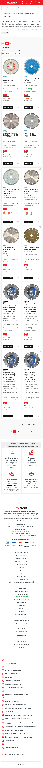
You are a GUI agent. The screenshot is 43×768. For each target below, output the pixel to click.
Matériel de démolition (13, 684)
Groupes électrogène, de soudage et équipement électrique (22, 722)
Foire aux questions (21, 579)
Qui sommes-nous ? (21, 555)
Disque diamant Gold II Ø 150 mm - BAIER (31, 248)
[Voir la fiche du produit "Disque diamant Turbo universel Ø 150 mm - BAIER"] (32, 177)
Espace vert (9, 711)
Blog (21, 573)
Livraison (21, 605)
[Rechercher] (39, 8)
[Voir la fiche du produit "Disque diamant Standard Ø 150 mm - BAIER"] (32, 121)
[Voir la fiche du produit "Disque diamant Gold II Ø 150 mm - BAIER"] (32, 235)
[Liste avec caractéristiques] (10, 43)
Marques (21, 570)
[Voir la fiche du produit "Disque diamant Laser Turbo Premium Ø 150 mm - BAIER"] (11, 121)
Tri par (4, 50)
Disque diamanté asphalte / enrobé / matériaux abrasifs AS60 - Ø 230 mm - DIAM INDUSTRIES (9, 376)
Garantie (21, 611)
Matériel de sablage (12, 701)
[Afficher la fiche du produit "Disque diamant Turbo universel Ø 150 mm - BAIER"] (40, 168)
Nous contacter (21, 558)
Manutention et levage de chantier (17, 718)
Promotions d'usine (12, 660)
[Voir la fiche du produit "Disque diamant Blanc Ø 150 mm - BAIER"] (11, 66)
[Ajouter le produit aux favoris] (18, 107)
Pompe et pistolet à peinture (15, 705)
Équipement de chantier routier (16, 694)
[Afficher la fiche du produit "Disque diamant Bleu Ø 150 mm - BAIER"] (40, 58)
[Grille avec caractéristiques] (7, 43)
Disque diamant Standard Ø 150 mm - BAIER (31, 135)
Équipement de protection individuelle (18, 737)
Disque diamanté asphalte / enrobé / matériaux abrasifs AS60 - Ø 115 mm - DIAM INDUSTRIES (9, 307)
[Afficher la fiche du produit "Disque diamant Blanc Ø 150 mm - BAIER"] (19, 58)
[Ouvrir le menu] (3, 2)
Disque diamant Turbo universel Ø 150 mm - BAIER (31, 191)
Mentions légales (21, 642)
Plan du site (21, 648)
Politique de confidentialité (21, 645)
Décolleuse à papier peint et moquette (18, 708)
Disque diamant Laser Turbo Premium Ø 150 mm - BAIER (10, 135)
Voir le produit (8, 107)
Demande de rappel (21, 564)
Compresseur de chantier (14, 687)
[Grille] (3, 43)
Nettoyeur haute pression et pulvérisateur (20, 727)
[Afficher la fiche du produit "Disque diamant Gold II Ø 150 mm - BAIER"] (40, 227)
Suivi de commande (21, 591)
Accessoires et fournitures (15, 754)
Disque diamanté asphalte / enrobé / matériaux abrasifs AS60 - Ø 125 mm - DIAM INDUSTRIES (30, 307)
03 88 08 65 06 (31, 484)
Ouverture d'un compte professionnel (21, 582)
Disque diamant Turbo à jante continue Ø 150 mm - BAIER (11, 191)
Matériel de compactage (13, 681)
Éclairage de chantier (13, 670)
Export (21, 608)
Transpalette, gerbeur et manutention (19, 715)
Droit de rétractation (21, 614)
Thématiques (21, 576)
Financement (21, 602)
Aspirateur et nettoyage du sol (16, 733)
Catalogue (21, 567)
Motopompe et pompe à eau (14, 730)
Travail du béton (11, 674)
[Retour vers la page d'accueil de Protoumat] (12, 2)
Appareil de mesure (12, 747)
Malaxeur (8, 677)
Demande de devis (21, 561)
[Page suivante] (31, 431)
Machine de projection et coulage (17, 698)
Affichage (17, 50)
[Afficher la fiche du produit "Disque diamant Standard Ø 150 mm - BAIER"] (40, 112)
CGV (21, 639)
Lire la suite (5, 32)
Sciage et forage (11, 667)
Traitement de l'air (11, 751)
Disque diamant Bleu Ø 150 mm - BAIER (31, 80)
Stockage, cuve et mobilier (14, 744)
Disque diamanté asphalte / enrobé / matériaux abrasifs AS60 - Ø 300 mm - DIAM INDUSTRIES (30, 376)
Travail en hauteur (12, 691)
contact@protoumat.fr (23, 534)
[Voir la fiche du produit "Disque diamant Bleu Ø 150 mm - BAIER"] (32, 66)
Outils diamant (10, 663)
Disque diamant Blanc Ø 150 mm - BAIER (11, 80)
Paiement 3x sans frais (21, 599)
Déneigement (9, 740)
